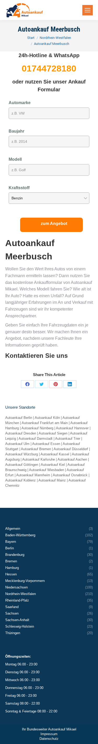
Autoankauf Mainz (52, 480)
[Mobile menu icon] (87, 10)
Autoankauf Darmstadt (36, 439)
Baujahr (16, 131)
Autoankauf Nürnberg (37, 428)
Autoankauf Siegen (53, 433)
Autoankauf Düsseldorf (71, 449)
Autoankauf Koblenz (20, 480)
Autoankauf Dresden (20, 433)
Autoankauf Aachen (72, 459)
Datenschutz (49, 739)
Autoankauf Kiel (53, 465)
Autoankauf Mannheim (33, 475)
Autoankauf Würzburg (21, 454)
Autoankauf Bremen (36, 449)
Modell (15, 159)
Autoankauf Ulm (17, 444)
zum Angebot (54, 223)
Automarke (20, 102)
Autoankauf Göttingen (21, 465)
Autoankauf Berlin (18, 418)
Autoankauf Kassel (55, 454)
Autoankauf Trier (67, 439)
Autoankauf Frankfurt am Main (45, 423)
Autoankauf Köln (47, 418)
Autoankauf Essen (46, 444)
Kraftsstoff (19, 188)
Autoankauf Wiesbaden (46, 470)
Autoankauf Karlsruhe (38, 459)
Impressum (49, 734)
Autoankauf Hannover (72, 428)
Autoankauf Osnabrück (70, 475)
